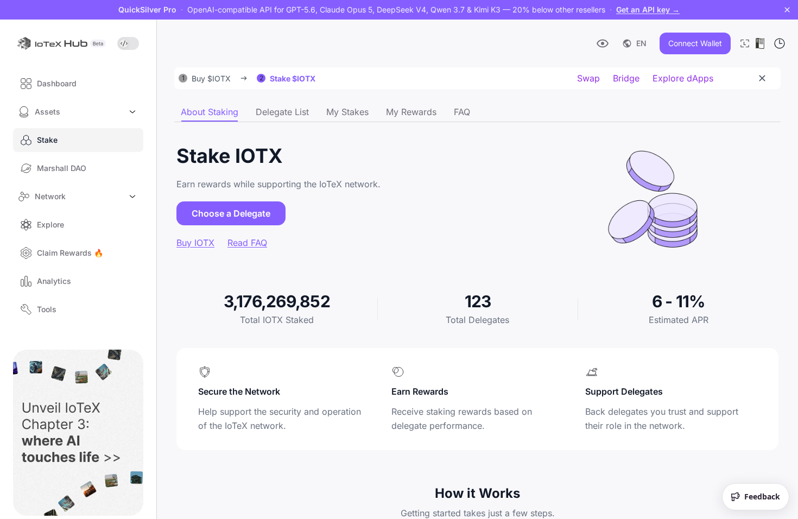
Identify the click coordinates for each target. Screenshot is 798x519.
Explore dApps (683, 78)
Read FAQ (247, 242)
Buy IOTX (195, 242)
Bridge (626, 78)
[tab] (209, 112)
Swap (588, 78)
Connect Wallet (695, 43)
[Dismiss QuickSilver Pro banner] (787, 9)
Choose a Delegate (231, 213)
